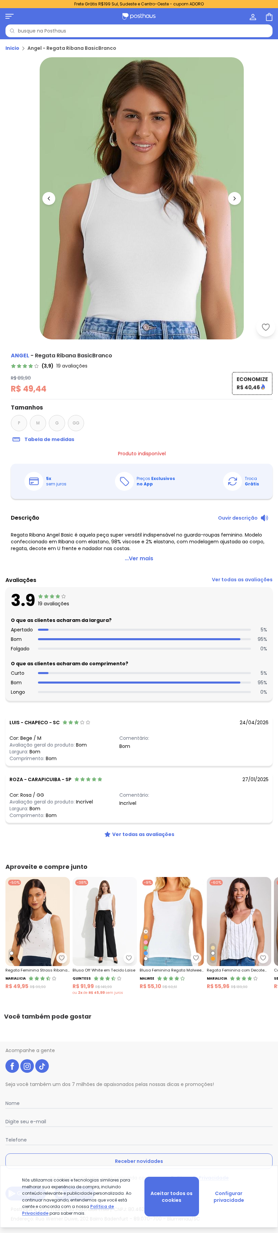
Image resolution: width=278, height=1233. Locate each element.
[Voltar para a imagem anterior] (48, 198)
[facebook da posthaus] (12, 1066)
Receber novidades (139, 1161)
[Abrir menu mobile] (9, 16)
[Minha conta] (252, 16)
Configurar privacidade (229, 1197)
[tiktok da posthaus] (42, 1066)
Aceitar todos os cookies (172, 1197)
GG (76, 423)
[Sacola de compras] (268, 16)
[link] (49, 365)
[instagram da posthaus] (27, 1066)
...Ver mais (139, 558)
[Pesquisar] (12, 31)
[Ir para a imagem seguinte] (234, 198)
